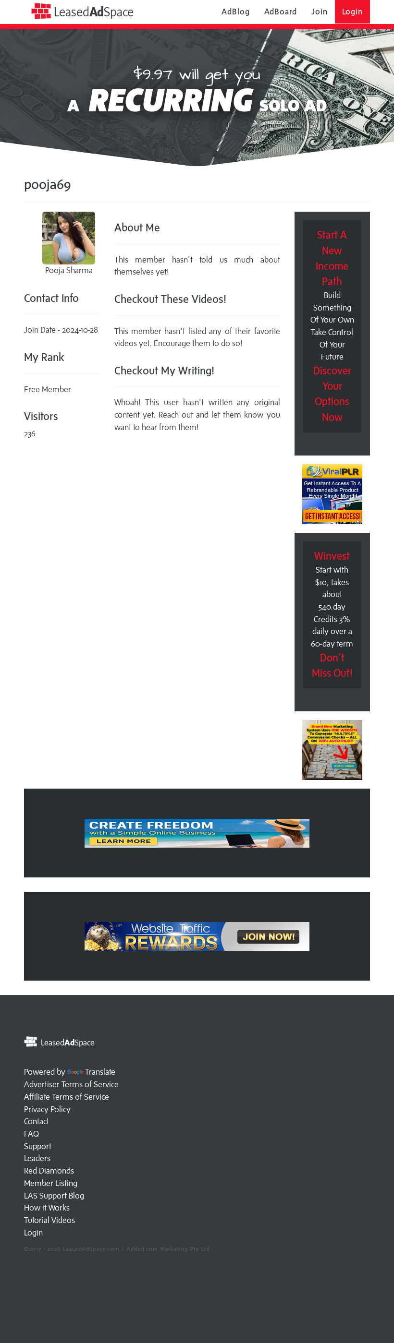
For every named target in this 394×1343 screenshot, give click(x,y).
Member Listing (50, 1183)
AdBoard (280, 11)
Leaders (37, 1158)
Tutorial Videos (49, 1220)
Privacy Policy (47, 1109)
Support (37, 1146)
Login (352, 11)
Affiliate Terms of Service (66, 1097)
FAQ (31, 1134)
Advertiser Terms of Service (71, 1084)
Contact (36, 1121)
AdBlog (235, 11)
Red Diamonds (49, 1170)
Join (319, 11)
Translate (100, 1072)
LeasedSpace (92, 11)
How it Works (47, 1207)
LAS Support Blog (54, 1195)
